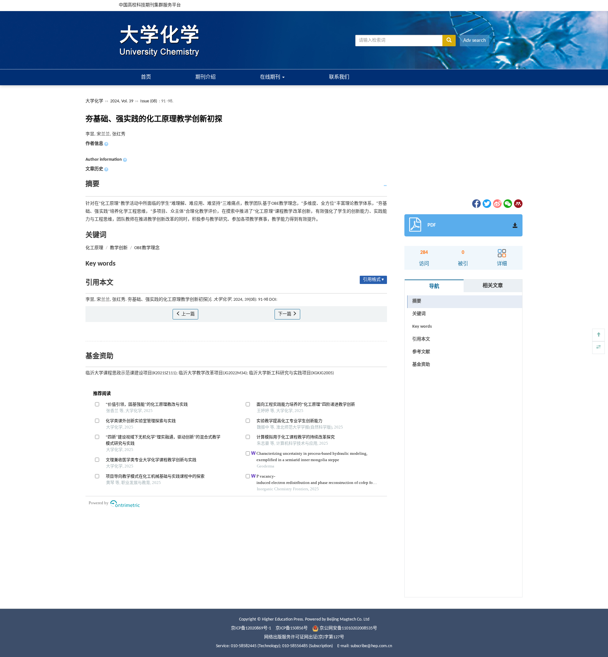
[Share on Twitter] (486, 203)
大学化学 (94, 101)
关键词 (419, 314)
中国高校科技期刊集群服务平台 (150, 5)
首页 (146, 77)
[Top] (598, 335)
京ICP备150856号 (292, 628)
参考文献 (421, 352)
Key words (422, 326)
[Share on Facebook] (476, 203)
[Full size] (598, 347)
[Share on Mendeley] (517, 203)
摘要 (416, 301)
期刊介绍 (205, 77)
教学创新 (119, 248)
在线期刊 (271, 77)
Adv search (474, 40)
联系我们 (339, 77)
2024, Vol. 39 (122, 101)
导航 (434, 286)
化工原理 (94, 248)
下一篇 (285, 314)
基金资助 (421, 364)
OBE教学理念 (147, 248)
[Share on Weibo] (497, 203)
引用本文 (421, 339)
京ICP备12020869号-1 (251, 628)
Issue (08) (148, 101)
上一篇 (187, 314)
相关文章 (493, 285)
